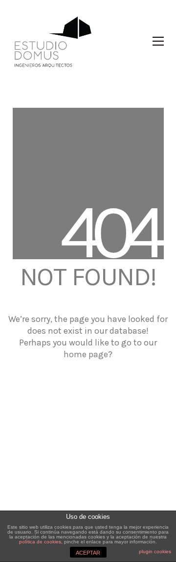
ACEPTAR (88, 553)
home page (86, 354)
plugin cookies (155, 551)
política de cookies (40, 541)
